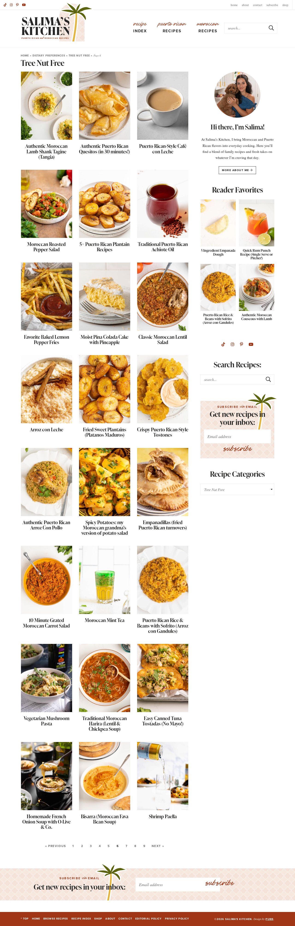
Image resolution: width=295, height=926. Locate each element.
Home (234, 5)
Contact (257, 5)
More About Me (236, 170)
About (245, 5)
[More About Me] (237, 96)
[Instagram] (11, 5)
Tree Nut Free (79, 55)
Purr (269, 919)
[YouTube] (251, 344)
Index (140, 27)
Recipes (172, 27)
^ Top (25, 918)
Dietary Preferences (48, 55)
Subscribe (272, 5)
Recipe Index (81, 918)
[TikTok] (5, 5)
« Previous (55, 846)
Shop (285, 5)
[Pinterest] (17, 5)
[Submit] (271, 28)
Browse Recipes (55, 918)
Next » (158, 846)
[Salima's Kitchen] (57, 22)
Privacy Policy (177, 918)
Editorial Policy (148, 918)
